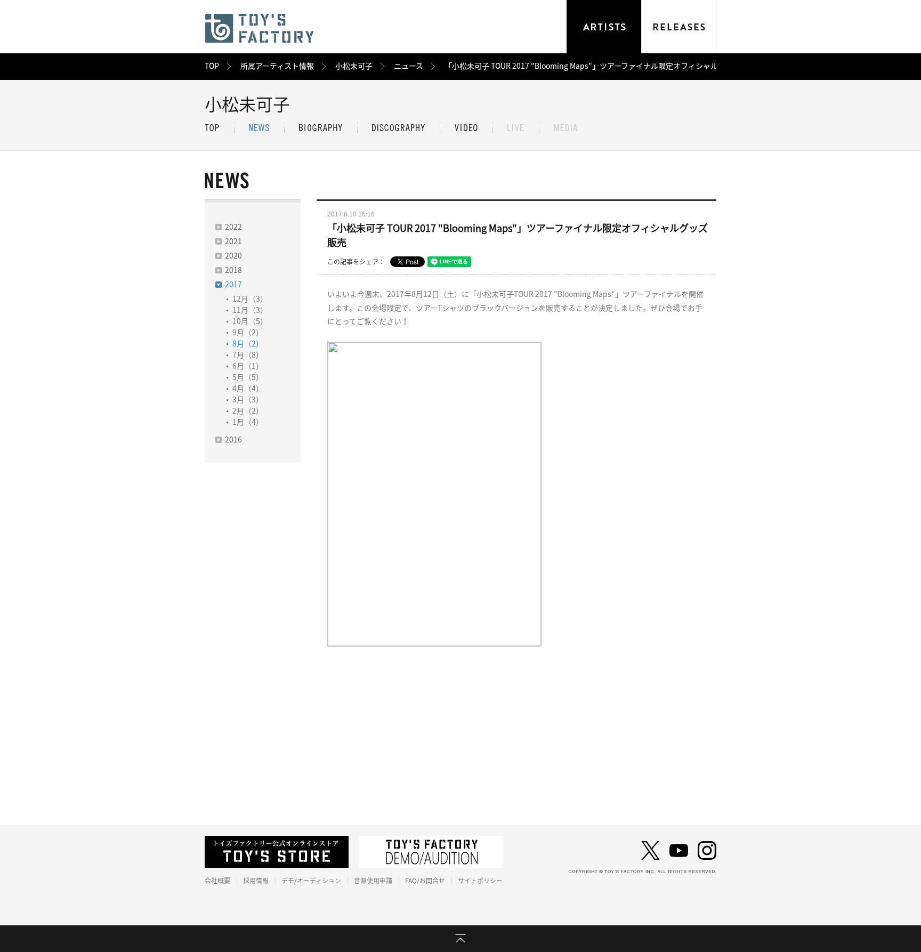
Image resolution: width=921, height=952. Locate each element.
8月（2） (247, 344)
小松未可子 (354, 66)
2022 (233, 227)
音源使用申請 (373, 880)
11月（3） (250, 310)
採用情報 (256, 880)
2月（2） (247, 411)
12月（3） (250, 299)
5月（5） (247, 377)
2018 (233, 270)
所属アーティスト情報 (277, 66)
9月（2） (247, 332)
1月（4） (247, 422)
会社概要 (217, 880)
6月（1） (247, 366)
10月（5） (250, 321)
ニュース (408, 66)
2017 (233, 284)
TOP (212, 66)
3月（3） (247, 400)
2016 (233, 439)
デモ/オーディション (311, 880)
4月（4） (247, 388)
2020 (233, 256)
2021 (233, 241)
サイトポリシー (480, 880)
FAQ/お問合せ (425, 880)
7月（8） (247, 355)
